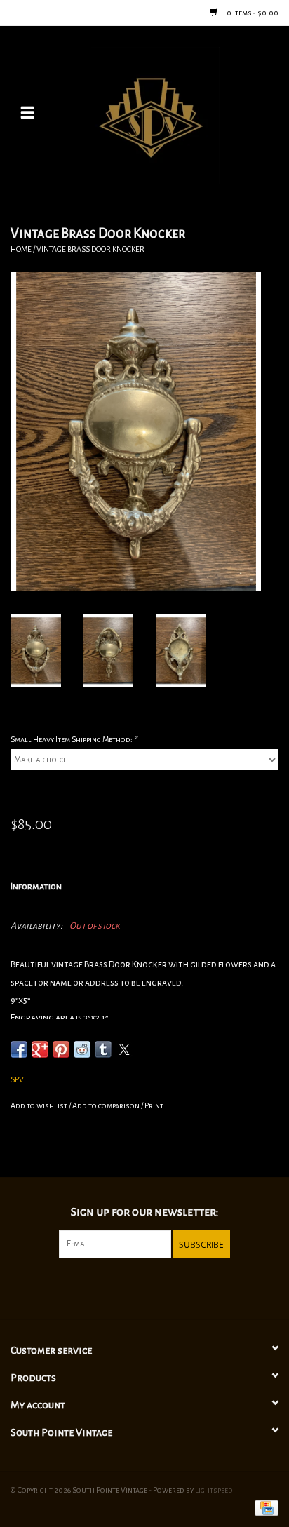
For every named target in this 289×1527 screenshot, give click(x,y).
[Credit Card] (264, 1507)
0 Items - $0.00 (251, 12)
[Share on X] (124, 1049)
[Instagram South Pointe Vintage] (156, 1287)
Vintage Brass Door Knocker (90, 249)
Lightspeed (214, 1490)
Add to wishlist (40, 1105)
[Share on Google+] (40, 1049)
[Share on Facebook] (19, 1049)
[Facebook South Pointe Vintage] (132, 1287)
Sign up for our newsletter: (144, 1212)
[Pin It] (61, 1049)
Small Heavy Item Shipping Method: (74, 739)
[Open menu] (27, 112)
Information (36, 887)
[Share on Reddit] (82, 1049)
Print (153, 1105)
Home (21, 249)
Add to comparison (106, 1105)
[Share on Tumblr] (103, 1049)
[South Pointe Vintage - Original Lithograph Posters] (172, 115)
